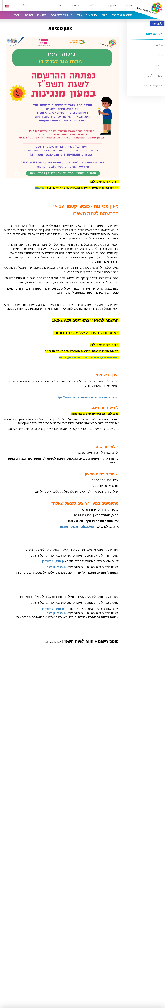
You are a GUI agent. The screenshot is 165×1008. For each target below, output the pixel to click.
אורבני (17, 15)
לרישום (39, 187)
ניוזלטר (93, 5)
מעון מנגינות (154, 34)
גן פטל (159, 65)
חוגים (104, 15)
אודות (129, 5)
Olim (5, 15)
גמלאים (41, 15)
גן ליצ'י (159, 44)
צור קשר (111, 5)
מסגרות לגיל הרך (122, 15)
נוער (79, 15)
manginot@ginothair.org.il (78, 526)
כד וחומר (91, 15)
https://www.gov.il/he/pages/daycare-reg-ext (89, 357)
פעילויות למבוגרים (61, 15)
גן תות (159, 55)
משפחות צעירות (153, 86)
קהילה (29, 15)
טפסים (75, 5)
